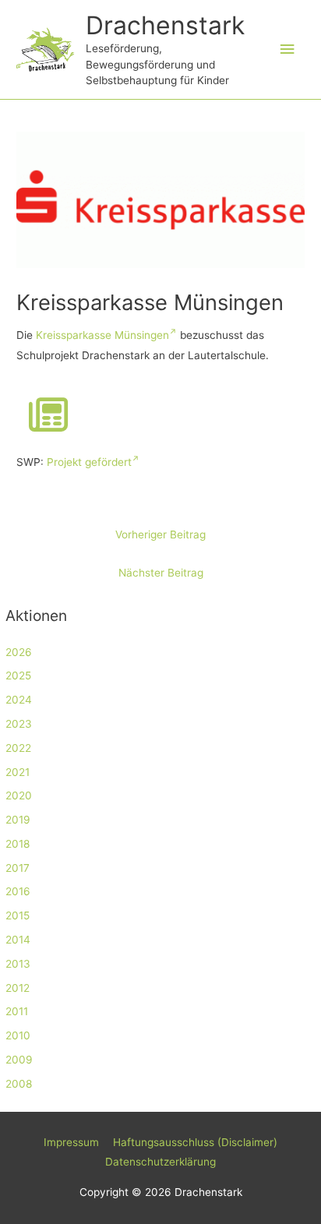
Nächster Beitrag (160, 572)
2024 (18, 699)
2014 (17, 939)
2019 (17, 819)
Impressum (71, 1142)
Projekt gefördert (89, 462)
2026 (18, 652)
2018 (17, 844)
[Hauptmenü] (287, 49)
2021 (17, 772)
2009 (19, 1059)
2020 (18, 795)
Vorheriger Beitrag (160, 534)
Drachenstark (165, 25)
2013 (17, 964)
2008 (18, 1084)
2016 (17, 891)
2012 (17, 988)
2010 (17, 1035)
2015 (17, 915)
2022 (18, 748)
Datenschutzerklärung (160, 1161)
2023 (18, 724)
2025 (18, 675)
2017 (17, 868)
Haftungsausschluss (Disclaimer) (195, 1142)
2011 (16, 1011)
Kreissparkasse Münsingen (102, 335)
